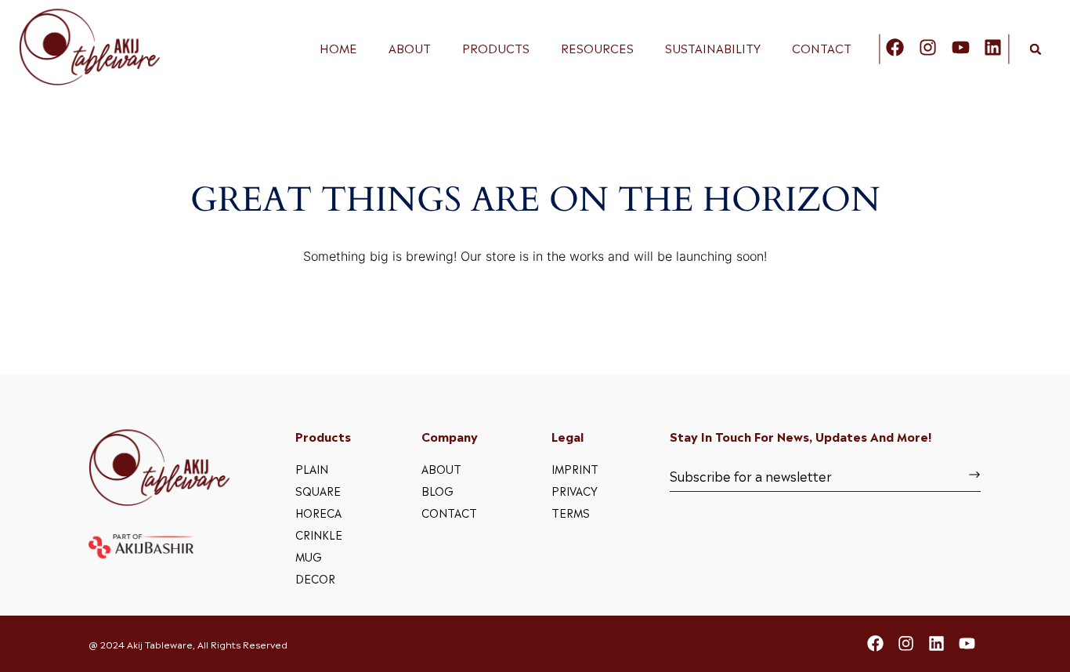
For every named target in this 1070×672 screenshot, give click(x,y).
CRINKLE (318, 534)
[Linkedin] (993, 47)
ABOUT (410, 47)
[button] (1036, 49)
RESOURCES (597, 47)
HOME (338, 47)
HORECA (318, 512)
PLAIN (311, 468)
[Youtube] (961, 47)
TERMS (570, 512)
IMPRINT (574, 468)
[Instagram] (928, 47)
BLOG (437, 490)
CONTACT (821, 47)
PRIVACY (574, 490)
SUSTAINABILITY (713, 47)
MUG (308, 555)
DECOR (315, 577)
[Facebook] (895, 47)
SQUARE (318, 490)
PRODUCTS (496, 47)
